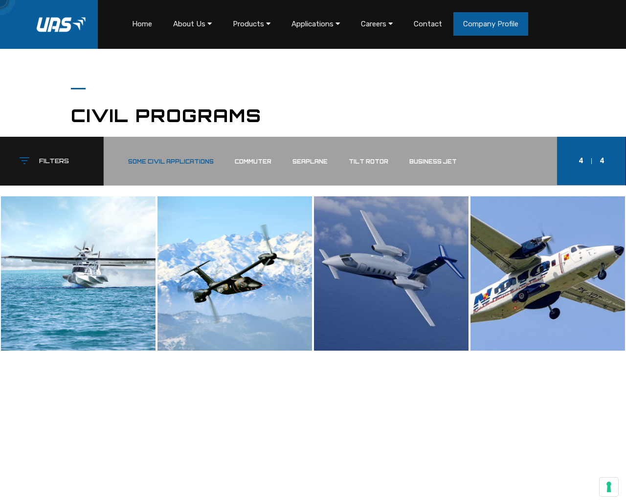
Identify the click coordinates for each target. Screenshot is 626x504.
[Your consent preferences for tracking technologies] (609, 487)
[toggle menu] (209, 24)
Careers (374, 24)
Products (249, 24)
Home (142, 24)
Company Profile (490, 24)
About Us (190, 24)
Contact (428, 24)
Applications (313, 24)
